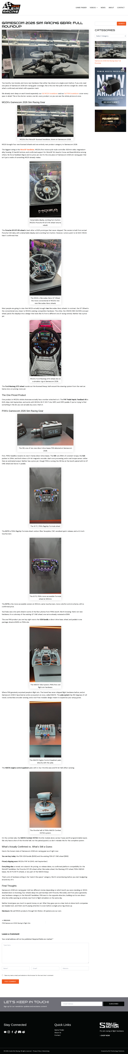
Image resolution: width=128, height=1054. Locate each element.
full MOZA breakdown (50, 93)
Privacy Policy (37, 1051)
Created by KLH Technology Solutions (112, 1051)
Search (121, 24)
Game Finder (59, 1030)
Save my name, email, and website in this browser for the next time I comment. (29, 975)
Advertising (45, 1051)
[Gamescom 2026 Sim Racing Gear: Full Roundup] (110, 50)
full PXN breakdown (71, 93)
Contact (57, 1035)
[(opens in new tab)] (109, 1025)
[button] (97, 7)
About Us (57, 1033)
